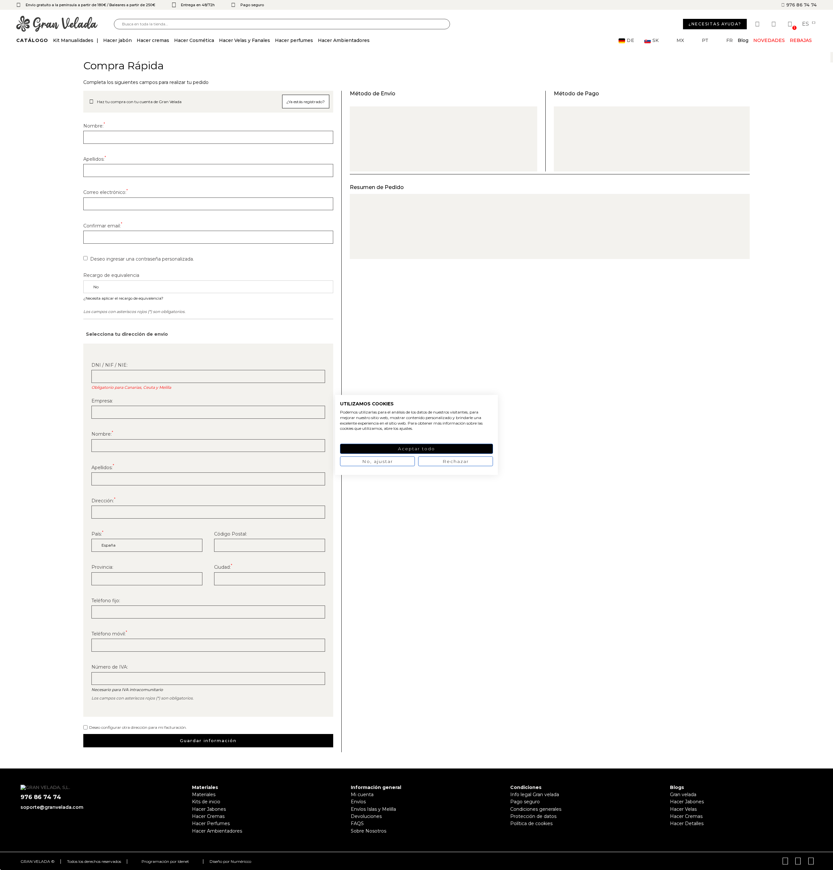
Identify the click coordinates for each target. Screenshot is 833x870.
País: (97, 534)
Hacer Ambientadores (217, 831)
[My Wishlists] (758, 24)
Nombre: (94, 126)
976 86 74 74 (801, 5)
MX (680, 40)
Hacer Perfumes (211, 823)
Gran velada (683, 794)
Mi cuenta (362, 794)
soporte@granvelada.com (51, 807)
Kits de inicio (206, 802)
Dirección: (103, 501)
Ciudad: (223, 567)
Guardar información (208, 740)
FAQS (357, 823)
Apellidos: (94, 159)
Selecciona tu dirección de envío (127, 334)
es (806, 24)
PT (705, 40)
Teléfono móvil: (109, 634)
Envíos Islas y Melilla (373, 809)
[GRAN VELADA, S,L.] (65, 24)
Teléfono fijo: (105, 601)
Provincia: (102, 567)
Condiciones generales (535, 809)
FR (729, 40)
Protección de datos (533, 816)
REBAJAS (801, 40)
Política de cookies (531, 823)
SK (655, 40)
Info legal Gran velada (534, 794)
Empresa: (102, 401)
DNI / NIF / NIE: (109, 365)
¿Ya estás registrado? (305, 101)
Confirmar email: (102, 226)
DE (631, 40)
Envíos (358, 802)
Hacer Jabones (209, 809)
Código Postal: (230, 534)
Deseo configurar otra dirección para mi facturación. (138, 727)
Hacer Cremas (208, 816)
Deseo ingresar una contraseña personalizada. (142, 259)
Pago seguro (525, 802)
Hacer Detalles (686, 823)
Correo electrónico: (105, 192)
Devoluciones (366, 816)
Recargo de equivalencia (111, 275)
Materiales (203, 794)
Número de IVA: (109, 667)
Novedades (769, 40)
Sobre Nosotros (368, 831)
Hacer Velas (683, 809)
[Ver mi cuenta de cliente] (774, 24)
